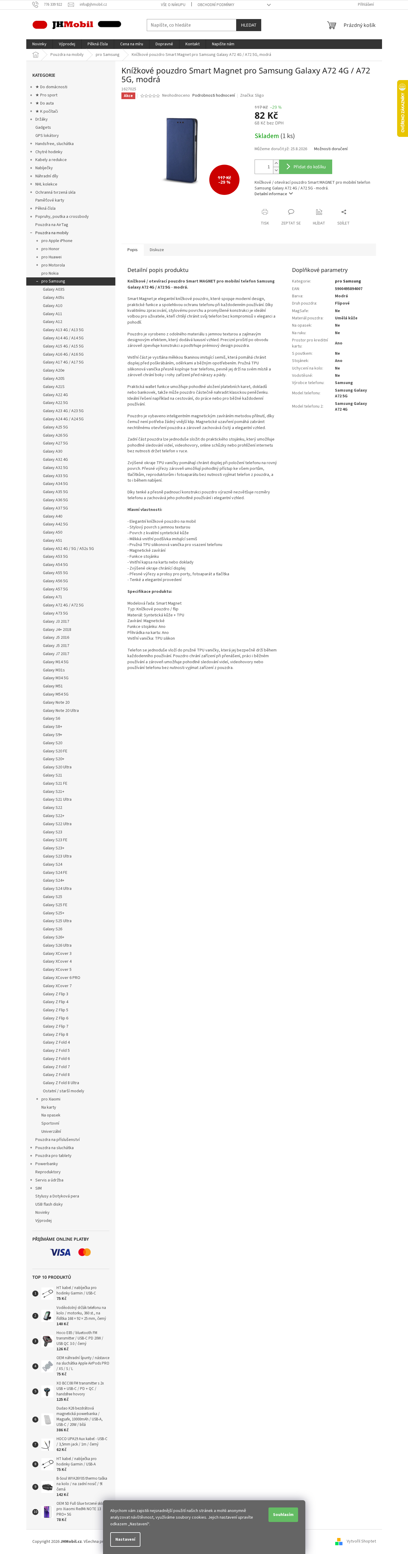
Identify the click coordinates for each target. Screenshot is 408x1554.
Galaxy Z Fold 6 (56, 1059)
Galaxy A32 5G (55, 468)
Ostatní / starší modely (63, 1091)
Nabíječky (44, 168)
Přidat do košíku (310, 167)
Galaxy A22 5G (55, 403)
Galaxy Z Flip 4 (55, 1002)
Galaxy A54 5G (55, 565)
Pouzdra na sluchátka (54, 1148)
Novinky (42, 1213)
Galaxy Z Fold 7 (56, 1067)
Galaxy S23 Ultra (57, 856)
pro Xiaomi (50, 1099)
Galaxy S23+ (53, 848)
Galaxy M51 (53, 686)
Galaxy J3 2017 (56, 622)
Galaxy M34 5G (56, 678)
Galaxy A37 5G (55, 508)
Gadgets (43, 127)
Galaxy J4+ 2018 (57, 630)
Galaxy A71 (52, 597)
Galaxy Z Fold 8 (56, 1075)
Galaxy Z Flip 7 (55, 1026)
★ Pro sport (46, 95)
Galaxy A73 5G (55, 613)
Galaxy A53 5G (55, 557)
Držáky (41, 119)
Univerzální (51, 1132)
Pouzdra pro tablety (53, 1156)
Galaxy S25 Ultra (57, 921)
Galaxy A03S (54, 289)
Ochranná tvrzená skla (55, 192)
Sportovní (50, 1123)
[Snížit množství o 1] (276, 170)
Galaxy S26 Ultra (57, 945)
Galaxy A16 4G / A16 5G (63, 354)
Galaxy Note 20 (56, 702)
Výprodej (43, 1221)
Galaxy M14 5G (56, 662)
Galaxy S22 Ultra (57, 824)
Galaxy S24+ (53, 880)
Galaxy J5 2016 (56, 638)
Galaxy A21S (54, 387)
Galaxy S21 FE (55, 783)
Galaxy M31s (54, 670)
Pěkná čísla (45, 208)
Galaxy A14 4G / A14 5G (63, 338)
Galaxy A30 (52, 451)
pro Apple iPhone (56, 241)
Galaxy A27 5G (55, 443)
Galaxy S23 (52, 832)
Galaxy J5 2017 (56, 646)
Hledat (248, 25)
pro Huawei (51, 257)
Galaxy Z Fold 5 (56, 1051)
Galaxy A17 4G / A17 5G (63, 362)
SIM (38, 1188)
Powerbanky (46, 1164)
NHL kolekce (46, 184)
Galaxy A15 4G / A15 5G (63, 346)
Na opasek (50, 1115)
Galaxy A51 (52, 541)
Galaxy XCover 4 (57, 961)
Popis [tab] (132, 250)
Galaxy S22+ (53, 816)
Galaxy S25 (52, 897)
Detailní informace (271, 194)
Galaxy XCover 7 (57, 986)
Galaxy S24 (52, 864)
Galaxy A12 (52, 322)
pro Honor (50, 249)
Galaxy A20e (54, 370)
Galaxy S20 (52, 743)
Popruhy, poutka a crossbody (62, 217)
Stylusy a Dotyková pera (57, 1196)
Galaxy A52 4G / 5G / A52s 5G (68, 549)
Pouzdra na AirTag (51, 225)
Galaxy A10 (52, 306)
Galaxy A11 (52, 314)
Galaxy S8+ (52, 727)
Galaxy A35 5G (55, 492)
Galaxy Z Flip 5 (55, 1010)
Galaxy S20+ (53, 759)
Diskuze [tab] (157, 250)
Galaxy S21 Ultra (57, 799)
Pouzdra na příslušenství (57, 1140)
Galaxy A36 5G (55, 500)
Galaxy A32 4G (55, 460)
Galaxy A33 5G (55, 476)
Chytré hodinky (49, 152)
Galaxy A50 (52, 532)
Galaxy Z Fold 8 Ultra (61, 1083)
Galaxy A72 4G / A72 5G (63, 605)
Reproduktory (48, 1172)
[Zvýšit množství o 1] (276, 163)
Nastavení (125, 1539)
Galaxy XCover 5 (57, 970)
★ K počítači (46, 111)
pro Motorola (53, 265)
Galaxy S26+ (53, 937)
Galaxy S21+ (53, 792)
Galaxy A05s (53, 298)
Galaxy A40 (52, 516)
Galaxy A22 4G (55, 395)
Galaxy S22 (52, 808)
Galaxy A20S (54, 379)
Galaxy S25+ (53, 913)
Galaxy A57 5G (55, 589)
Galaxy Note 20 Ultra (61, 711)
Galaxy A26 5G (55, 435)
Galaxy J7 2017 (56, 654)
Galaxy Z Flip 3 (55, 994)
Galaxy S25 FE (55, 905)
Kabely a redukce (51, 160)
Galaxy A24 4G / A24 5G (63, 419)
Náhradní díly (46, 176)
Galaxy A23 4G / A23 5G (63, 411)
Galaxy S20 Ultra (57, 767)
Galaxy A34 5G (55, 484)
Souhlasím (283, 1515)
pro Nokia (50, 273)
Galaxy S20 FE (55, 751)
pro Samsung (53, 281)
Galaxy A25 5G (55, 427)
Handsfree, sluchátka (54, 144)
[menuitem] (39, 44)
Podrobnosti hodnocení (213, 96)
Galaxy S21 (52, 775)
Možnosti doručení (331, 149)
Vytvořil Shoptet (361, 1542)
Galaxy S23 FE (55, 840)
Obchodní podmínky (216, 5)
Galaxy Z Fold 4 (56, 1042)
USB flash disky (49, 1204)
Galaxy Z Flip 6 (55, 1018)
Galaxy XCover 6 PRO (61, 978)
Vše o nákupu (173, 5)
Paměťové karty (49, 200)
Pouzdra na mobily (52, 233)
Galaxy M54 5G (56, 694)
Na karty (48, 1107)
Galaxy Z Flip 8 (55, 1035)
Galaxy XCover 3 (57, 954)
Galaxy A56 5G (55, 581)
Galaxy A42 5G (55, 524)
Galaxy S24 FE (55, 873)
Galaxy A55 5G (55, 573)
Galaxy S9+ (52, 735)
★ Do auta (44, 103)
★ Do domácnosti (51, 87)
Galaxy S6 (51, 719)
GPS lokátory (47, 136)
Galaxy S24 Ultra (57, 889)
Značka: (252, 95)
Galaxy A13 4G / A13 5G (63, 330)
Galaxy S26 (52, 929)
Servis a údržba (49, 1180)
